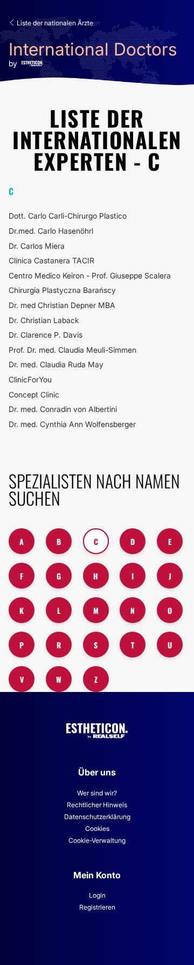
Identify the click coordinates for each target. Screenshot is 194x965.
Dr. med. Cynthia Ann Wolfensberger (72, 424)
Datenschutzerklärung (97, 817)
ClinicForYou (30, 379)
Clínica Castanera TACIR (51, 260)
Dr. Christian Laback (44, 320)
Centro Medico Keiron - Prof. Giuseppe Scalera (90, 275)
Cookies (97, 828)
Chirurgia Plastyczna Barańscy (62, 290)
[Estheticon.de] (96, 728)
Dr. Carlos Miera (37, 245)
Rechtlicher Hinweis (97, 805)
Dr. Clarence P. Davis (45, 334)
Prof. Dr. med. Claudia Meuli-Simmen (72, 349)
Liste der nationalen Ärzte (54, 23)
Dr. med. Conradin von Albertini (63, 409)
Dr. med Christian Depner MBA (62, 305)
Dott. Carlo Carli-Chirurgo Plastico (68, 215)
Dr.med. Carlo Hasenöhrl (51, 230)
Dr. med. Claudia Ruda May (56, 364)
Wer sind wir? (97, 793)
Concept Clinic (34, 394)
